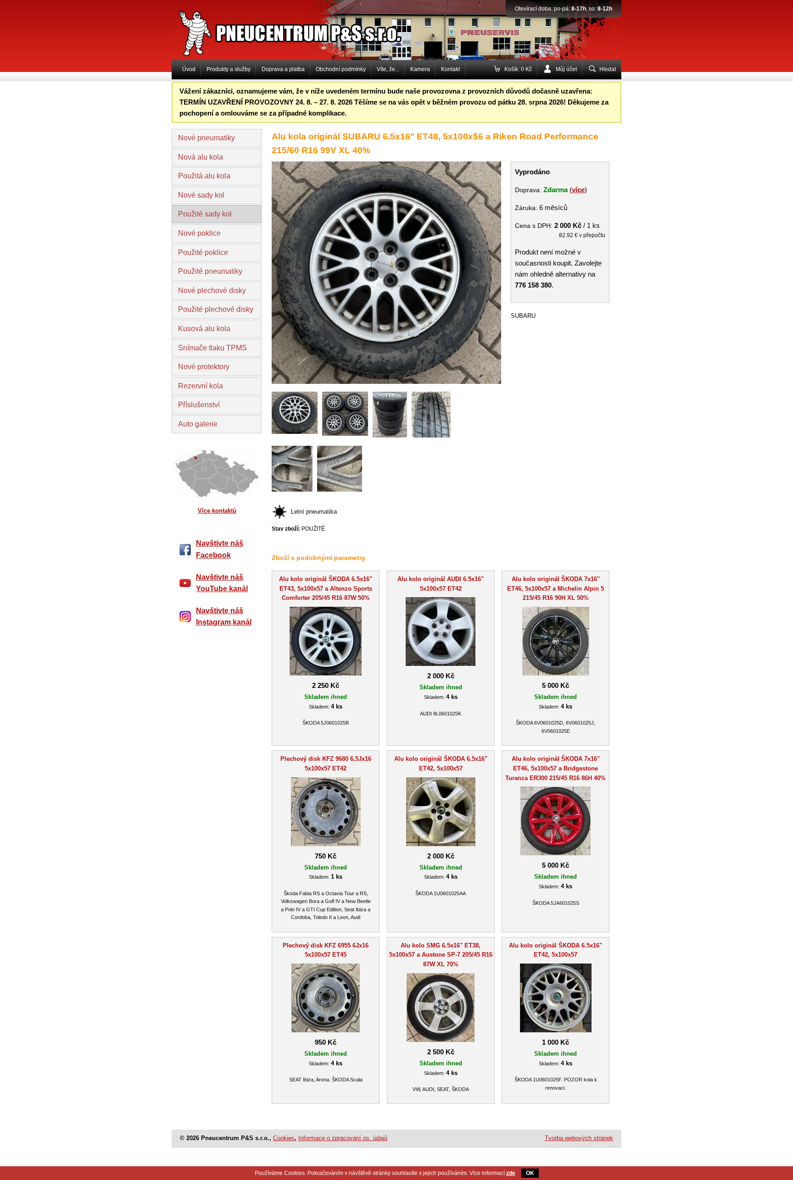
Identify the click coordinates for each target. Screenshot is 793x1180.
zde (510, 1173)
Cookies (284, 1138)
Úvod (188, 69)
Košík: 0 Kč (518, 69)
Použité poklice (203, 252)
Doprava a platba (283, 69)
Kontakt (450, 69)
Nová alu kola (200, 157)
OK (530, 1173)
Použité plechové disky (215, 309)
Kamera (420, 69)
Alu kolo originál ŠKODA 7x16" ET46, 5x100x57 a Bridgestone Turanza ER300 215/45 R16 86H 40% (555, 768)
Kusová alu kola (204, 328)
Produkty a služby (229, 69)
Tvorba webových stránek (579, 1138)
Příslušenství (199, 405)
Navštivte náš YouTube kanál (222, 583)
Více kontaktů (217, 510)
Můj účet (566, 69)
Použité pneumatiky (210, 271)
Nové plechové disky (212, 290)
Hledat (607, 69)
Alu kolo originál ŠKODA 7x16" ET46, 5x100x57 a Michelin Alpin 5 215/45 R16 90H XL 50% (555, 589)
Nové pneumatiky (206, 138)
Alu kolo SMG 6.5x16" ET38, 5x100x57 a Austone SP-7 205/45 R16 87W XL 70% (440, 955)
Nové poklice (199, 233)
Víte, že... (388, 69)
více (578, 190)
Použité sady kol (205, 214)
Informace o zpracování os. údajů (342, 1138)
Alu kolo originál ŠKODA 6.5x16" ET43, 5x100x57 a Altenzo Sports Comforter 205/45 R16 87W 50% (325, 589)
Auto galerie (198, 424)
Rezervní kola (200, 386)
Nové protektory (203, 367)
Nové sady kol (201, 195)
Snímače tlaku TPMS (212, 348)
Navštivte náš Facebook (219, 549)
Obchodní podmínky (341, 69)
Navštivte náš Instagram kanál (223, 616)
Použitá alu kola (204, 176)
